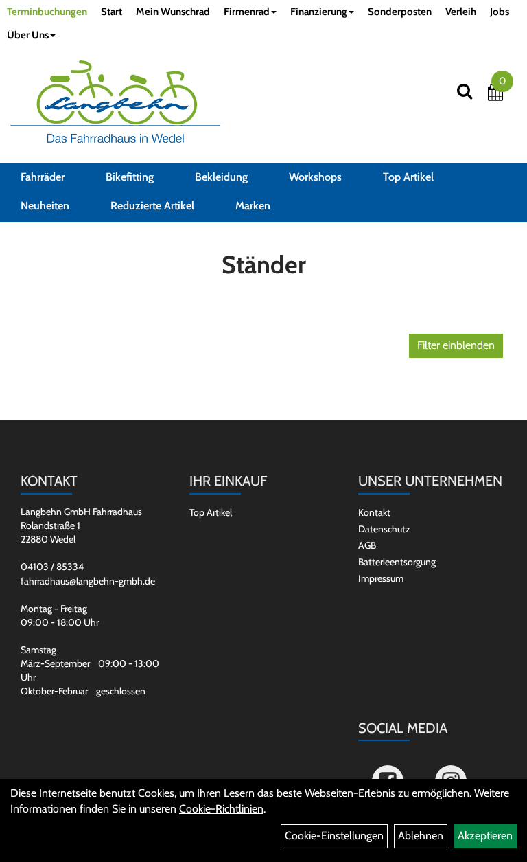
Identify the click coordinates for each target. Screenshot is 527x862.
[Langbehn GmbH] (115, 101)
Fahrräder (43, 176)
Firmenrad (247, 11)
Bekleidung (221, 176)
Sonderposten (400, 11)
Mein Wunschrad (173, 11)
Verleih (460, 11)
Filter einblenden (456, 345)
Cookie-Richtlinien (221, 808)
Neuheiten (45, 205)
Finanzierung (318, 11)
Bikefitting (130, 176)
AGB (367, 545)
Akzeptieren (485, 835)
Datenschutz (384, 529)
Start (111, 11)
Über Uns (28, 35)
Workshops (315, 176)
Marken (252, 205)
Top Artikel (408, 176)
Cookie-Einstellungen (334, 835)
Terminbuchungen (47, 11)
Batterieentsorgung (397, 562)
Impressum (380, 578)
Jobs (499, 11)
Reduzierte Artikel (152, 205)
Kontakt (374, 512)
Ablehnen (420, 835)
